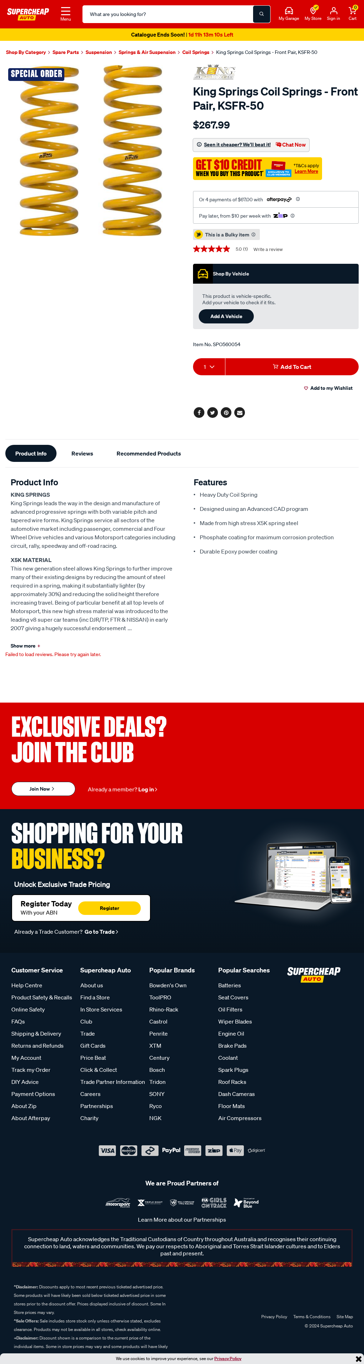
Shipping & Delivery (36, 1033)
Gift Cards (93, 1045)
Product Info (31, 453)
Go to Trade (99, 931)
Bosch (157, 1069)
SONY (157, 1093)
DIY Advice (25, 1081)
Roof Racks (232, 1081)
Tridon (157, 1081)
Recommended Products (149, 453)
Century (159, 1057)
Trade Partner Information (112, 1081)
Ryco (155, 1105)
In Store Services (101, 1009)
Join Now (40, 788)
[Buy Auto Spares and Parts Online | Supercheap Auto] (28, 13)
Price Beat (93, 1057)
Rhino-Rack (163, 1009)
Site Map (345, 1317)
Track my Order (30, 1069)
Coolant (228, 1057)
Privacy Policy (227, 1358)
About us (91, 985)
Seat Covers (233, 997)
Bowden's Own (168, 985)
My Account (26, 1057)
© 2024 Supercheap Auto (328, 1326)
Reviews (82, 453)
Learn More (306, 171)
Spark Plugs (233, 1069)
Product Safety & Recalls (41, 997)
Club (86, 1021)
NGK (155, 1118)
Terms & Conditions (312, 1317)
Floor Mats (231, 1105)
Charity (89, 1118)
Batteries (229, 985)
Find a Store (95, 997)
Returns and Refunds (37, 1045)
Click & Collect (98, 1069)
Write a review (268, 249)
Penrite (158, 1033)
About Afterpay (30, 1118)
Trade (87, 1033)
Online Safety (28, 1009)
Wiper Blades (235, 1021)
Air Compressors (240, 1118)
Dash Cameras (236, 1093)
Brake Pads (232, 1045)
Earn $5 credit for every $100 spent (182, 34)
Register (109, 908)
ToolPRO (160, 997)
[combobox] (209, 366)
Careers (90, 1093)
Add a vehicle (226, 316)
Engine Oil (231, 1033)
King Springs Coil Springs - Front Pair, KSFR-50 (266, 52)
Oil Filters (230, 1009)
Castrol (158, 1021)
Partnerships (96, 1105)
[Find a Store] (313, 11)
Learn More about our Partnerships (182, 1219)
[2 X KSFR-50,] (91, 150)
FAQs (18, 1021)
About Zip (24, 1105)
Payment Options (33, 1093)
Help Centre (26, 985)
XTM (155, 1045)
